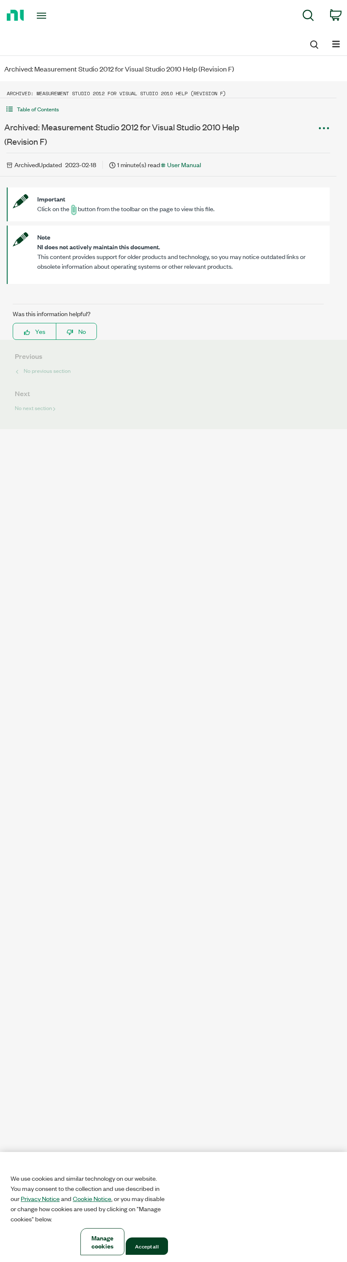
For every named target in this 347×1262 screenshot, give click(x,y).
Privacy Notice (40, 1198)
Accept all (146, 1246)
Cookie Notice (92, 1198)
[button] (168, 109)
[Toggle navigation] (52, 15)
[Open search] (313, 43)
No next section (33, 408)
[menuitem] (308, 16)
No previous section (47, 370)
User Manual (184, 164)
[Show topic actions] (323, 128)
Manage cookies (102, 1241)
